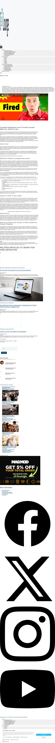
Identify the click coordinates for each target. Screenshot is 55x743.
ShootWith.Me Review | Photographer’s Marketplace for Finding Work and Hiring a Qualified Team (18, 306)
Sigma (5, 62)
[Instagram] (27, 661)
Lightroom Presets (5, 71)
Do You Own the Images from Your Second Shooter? (15, 270)
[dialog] (27, 736)
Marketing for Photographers (5, 267)
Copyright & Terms (3, 717)
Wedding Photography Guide (9, 51)
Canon (5, 58)
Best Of (5, 57)
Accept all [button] (44, 734)
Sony (5, 60)
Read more (4, 735)
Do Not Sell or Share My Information (20, 717)
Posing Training (7, 69)
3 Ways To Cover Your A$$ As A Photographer (13, 331)
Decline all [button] (43, 737)
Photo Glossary (5, 494)
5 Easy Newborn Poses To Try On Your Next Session (10, 368)
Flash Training (7, 67)
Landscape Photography (9, 54)
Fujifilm (5, 61)
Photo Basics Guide (8, 50)
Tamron (5, 63)
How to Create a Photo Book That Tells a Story (10, 379)
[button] (1, 45)
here (5, 206)
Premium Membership (8, 66)
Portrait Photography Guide (9, 52)
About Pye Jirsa (5, 491)
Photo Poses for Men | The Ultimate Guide (10, 373)
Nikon (5, 59)
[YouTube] (27, 716)
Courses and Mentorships (7, 64)
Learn (3, 49)
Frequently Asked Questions (7, 493)
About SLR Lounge (5, 490)
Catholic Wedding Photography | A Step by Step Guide (10, 363)
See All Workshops (8, 70)
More (14, 359)
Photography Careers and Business (18, 267)
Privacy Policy (10, 717)
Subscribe (4, 352)
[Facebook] (27, 550)
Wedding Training (7, 68)
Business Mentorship (8, 65)
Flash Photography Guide (9, 53)
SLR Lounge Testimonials (7, 492)
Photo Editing (6, 55)
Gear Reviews (5, 56)
